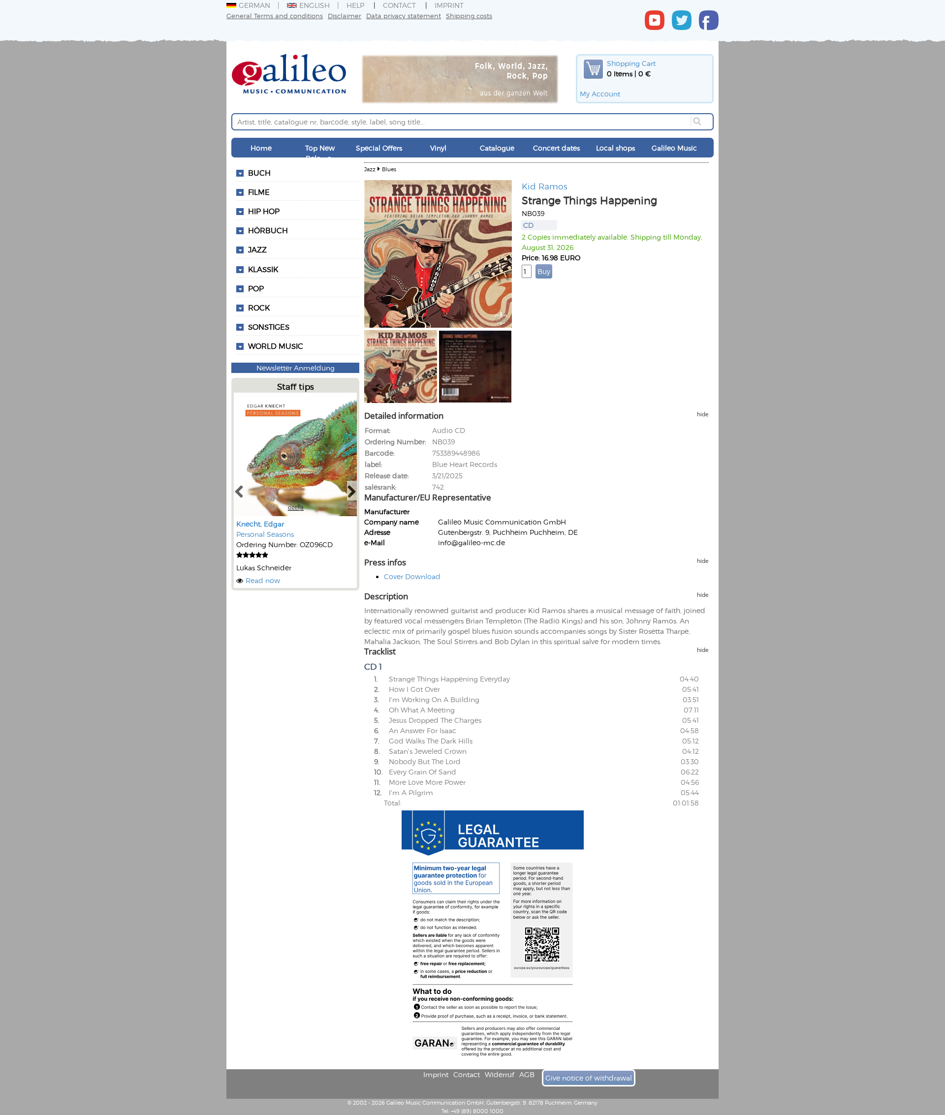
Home (261, 148)
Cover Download (412, 576)
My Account (600, 94)
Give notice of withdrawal (588, 1078)
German (254, 5)
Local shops (615, 148)
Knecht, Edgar (260, 524)
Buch (259, 172)
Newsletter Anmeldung (295, 368)
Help (355, 5)
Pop (256, 288)
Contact (399, 5)
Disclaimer (344, 15)
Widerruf (499, 1074)
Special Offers (379, 148)
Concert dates (556, 148)
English (314, 5)
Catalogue (497, 148)
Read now (263, 580)
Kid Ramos (544, 186)
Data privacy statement (403, 15)
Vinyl (438, 148)
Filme (259, 191)
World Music (275, 345)
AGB (527, 1074)
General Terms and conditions (274, 15)
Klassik (263, 269)
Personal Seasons (265, 534)
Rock (259, 307)
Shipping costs (469, 15)
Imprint (449, 5)
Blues (389, 169)
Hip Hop (264, 211)
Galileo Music (674, 148)
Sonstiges (268, 326)
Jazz (257, 249)
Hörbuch (268, 230)
